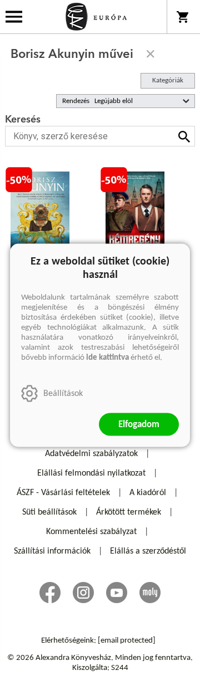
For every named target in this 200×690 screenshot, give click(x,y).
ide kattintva (107, 357)
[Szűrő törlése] (150, 54)
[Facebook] (50, 592)
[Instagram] (83, 592)
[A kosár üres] (183, 16)
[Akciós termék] (19, 180)
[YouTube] (116, 592)
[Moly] (150, 592)
